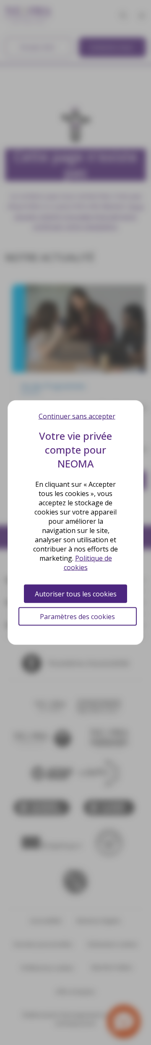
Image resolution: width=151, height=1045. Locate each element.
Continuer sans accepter (77, 416)
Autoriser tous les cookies (76, 594)
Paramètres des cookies (77, 616)
